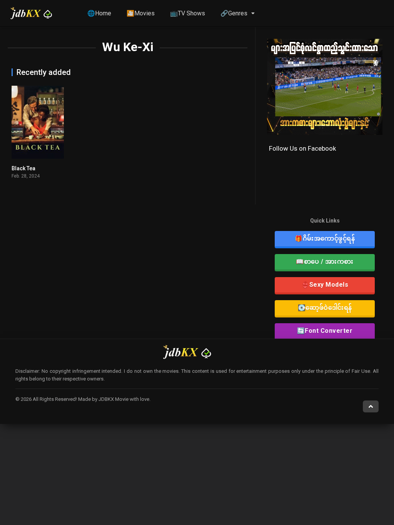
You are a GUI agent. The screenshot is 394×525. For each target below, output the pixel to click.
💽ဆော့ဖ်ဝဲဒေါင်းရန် (325, 307)
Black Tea (23, 168)
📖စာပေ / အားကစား (325, 261)
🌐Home (99, 13)
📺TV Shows (187, 13)
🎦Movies (141, 13)
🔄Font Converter (325, 330)
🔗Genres (233, 13)
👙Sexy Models (324, 284)
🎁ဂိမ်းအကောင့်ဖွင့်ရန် (325, 238)
